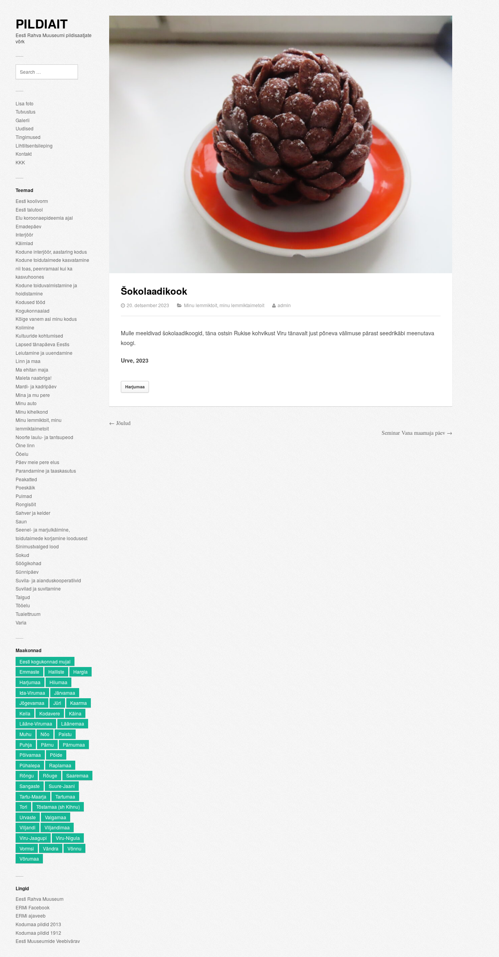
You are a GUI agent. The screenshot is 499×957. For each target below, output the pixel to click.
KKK (20, 162)
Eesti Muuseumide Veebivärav (48, 940)
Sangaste (29, 786)
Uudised (25, 128)
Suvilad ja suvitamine (38, 588)
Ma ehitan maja (32, 369)
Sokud (22, 554)
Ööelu (22, 453)
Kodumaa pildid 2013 (38, 924)
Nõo (45, 734)
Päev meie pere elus (37, 462)
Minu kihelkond (32, 411)
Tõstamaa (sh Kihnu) (58, 806)
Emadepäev (28, 226)
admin (284, 305)
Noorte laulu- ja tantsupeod (44, 437)
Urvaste (27, 817)
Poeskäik (25, 487)
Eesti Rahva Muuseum (40, 898)
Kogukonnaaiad (33, 310)
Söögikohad (28, 563)
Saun (21, 521)
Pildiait (42, 24)
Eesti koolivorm (32, 200)
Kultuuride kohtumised (39, 335)
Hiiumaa (58, 682)
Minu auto (26, 403)
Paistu (65, 734)
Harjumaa (30, 682)
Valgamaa (55, 817)
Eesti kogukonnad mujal (45, 661)
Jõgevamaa (31, 702)
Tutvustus (25, 111)
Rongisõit (26, 504)
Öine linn (25, 445)
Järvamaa (64, 692)
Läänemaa (72, 723)
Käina (75, 713)
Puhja (25, 744)
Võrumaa (29, 858)
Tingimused (28, 136)
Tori (23, 806)
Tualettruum (28, 613)
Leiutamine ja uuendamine (44, 352)
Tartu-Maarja (32, 796)
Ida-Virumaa (32, 692)
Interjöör (24, 234)
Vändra (50, 848)
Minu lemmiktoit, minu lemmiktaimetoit (224, 305)
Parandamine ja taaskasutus (46, 470)
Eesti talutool (29, 209)
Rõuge (50, 775)
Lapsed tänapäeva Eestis (42, 344)
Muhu (25, 734)
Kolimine (25, 327)
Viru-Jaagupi (33, 837)
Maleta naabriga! (33, 377)
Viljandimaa (57, 827)
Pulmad (24, 496)
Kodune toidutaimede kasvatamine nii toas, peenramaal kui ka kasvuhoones (52, 268)
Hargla (80, 671)
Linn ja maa (28, 361)
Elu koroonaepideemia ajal (44, 217)
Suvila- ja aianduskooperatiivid (48, 580)
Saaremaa (77, 775)
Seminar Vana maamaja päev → (417, 432)
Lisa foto (25, 103)
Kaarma (78, 702)
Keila (24, 713)
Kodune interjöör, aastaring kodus (51, 251)
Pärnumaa (74, 744)
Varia (21, 622)
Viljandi (27, 827)
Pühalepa (29, 765)
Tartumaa (65, 796)
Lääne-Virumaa (35, 723)
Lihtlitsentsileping (34, 145)
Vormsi (26, 848)
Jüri (57, 702)
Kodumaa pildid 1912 (38, 932)
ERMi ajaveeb (31, 915)
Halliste (56, 671)
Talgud (23, 597)
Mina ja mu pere (33, 394)
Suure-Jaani (62, 786)
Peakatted (26, 479)
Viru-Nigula (68, 837)
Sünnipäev (27, 571)
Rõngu (26, 775)
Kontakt (24, 153)
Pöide (56, 754)
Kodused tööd (30, 302)
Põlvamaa (30, 754)
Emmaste (29, 671)
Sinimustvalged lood (37, 546)
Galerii (23, 120)
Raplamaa (60, 765)
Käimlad (24, 243)
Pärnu (47, 744)
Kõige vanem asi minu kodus (46, 318)
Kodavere (49, 713)
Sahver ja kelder (33, 512)
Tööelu (23, 605)
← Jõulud (120, 423)
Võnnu (74, 848)
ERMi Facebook (33, 907)
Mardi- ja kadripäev (36, 386)
